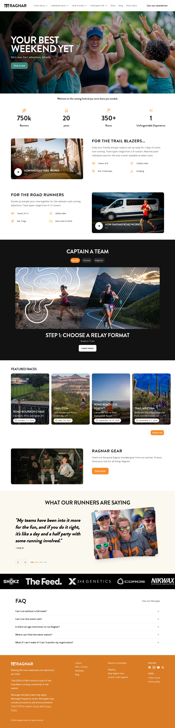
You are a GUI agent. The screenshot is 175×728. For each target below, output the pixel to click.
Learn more (87, 348)
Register (99, 260)
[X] (162, 667)
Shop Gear (100, 471)
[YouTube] (158, 667)
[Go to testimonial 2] (36, 562)
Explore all (157, 432)
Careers (78, 663)
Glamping (79, 670)
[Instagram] (154, 667)
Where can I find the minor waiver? (33, 634)
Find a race (19, 65)
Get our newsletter (157, 5)
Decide (75, 260)
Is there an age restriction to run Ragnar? (37, 626)
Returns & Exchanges (117, 663)
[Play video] (18, 172)
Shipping (111, 669)
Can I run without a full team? (31, 611)
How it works (78, 5)
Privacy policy (154, 681)
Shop (113, 5)
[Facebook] (149, 667)
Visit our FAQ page (151, 601)
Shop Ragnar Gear (116, 673)
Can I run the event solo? (28, 619)
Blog (121, 5)
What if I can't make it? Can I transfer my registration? (44, 642)
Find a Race (131, 5)
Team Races (39, 5)
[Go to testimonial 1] (32, 562)
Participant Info (97, 5)
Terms (35, 706)
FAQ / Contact (81, 666)
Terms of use (154, 677)
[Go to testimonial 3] (41, 562)
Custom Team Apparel (118, 677)
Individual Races (58, 5)
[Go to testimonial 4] (45, 562)
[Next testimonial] (25, 562)
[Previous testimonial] (18, 562)
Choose (86, 260)
